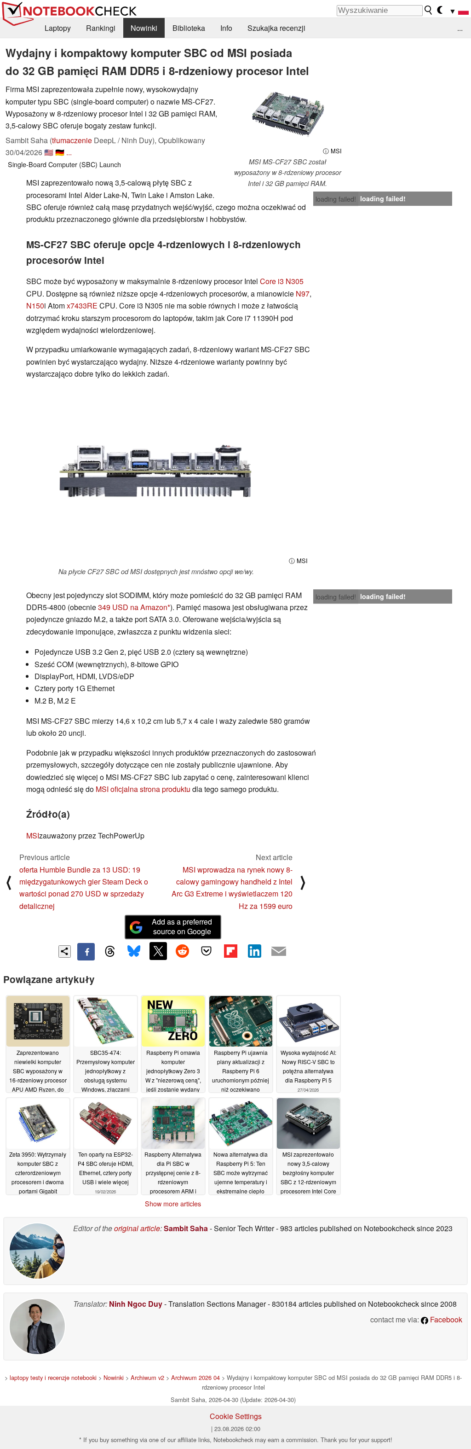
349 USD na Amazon (132, 607)
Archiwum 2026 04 (195, 1377)
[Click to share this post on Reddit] (182, 951)
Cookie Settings (236, 1416)
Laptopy (58, 28)
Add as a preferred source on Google (182, 926)
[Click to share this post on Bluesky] (134, 951)
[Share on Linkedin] (254, 951)
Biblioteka (188, 28)
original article (137, 1228)
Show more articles (173, 1203)
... (460, 28)
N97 (303, 293)
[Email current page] (278, 951)
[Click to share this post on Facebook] (86, 951)
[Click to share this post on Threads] (110, 951)
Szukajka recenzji (276, 28)
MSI (32, 835)
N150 (35, 305)
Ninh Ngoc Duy (135, 1303)
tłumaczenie (72, 140)
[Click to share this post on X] (158, 951)
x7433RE (82, 305)
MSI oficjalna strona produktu (143, 789)
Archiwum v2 (147, 1377)
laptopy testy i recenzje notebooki (53, 1377)
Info (226, 28)
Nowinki (144, 28)
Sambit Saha (186, 1228)
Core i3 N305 (282, 281)
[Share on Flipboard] (230, 951)
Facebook (445, 1319)
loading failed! (336, 199)
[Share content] (64, 951)
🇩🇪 (59, 152)
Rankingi (100, 28)
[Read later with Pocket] (206, 951)
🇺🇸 (48, 152)
